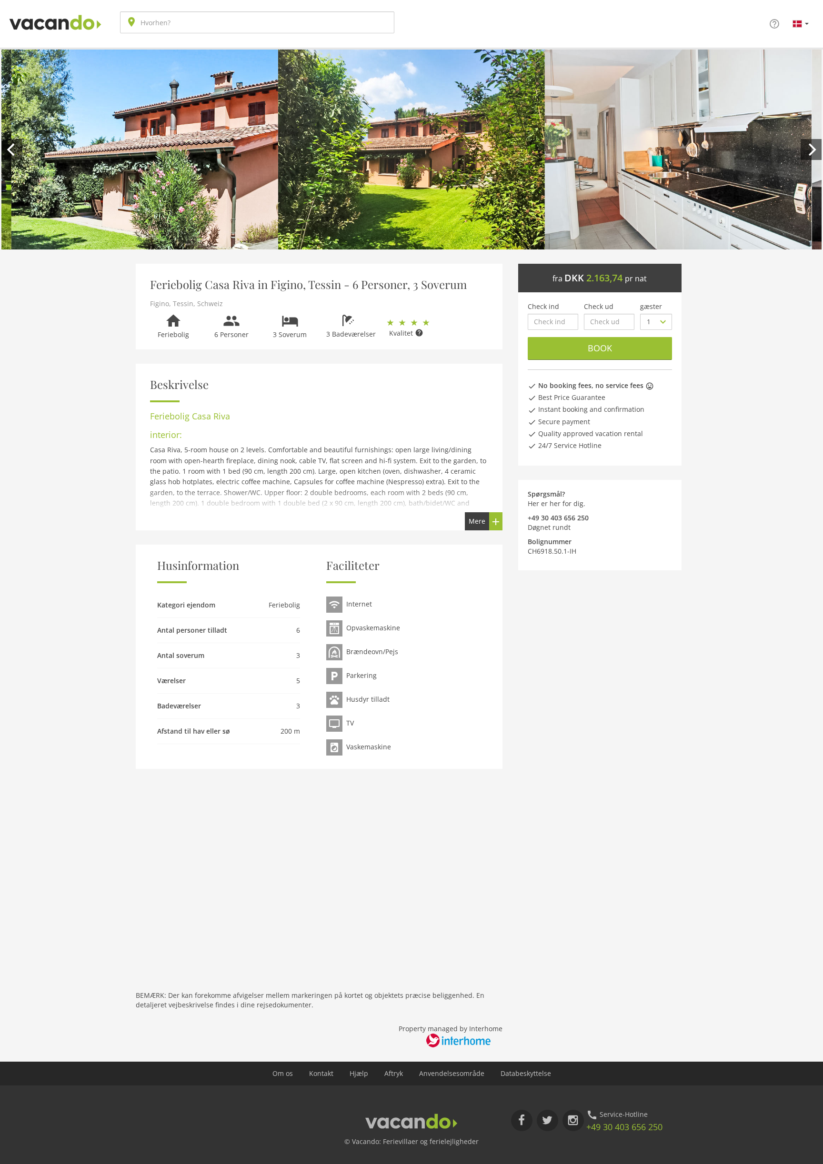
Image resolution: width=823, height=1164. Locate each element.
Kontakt (321, 1073)
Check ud (598, 306)
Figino (159, 303)
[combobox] (257, 22)
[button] (800, 23)
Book (600, 348)
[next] (811, 149)
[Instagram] (573, 1120)
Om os (282, 1073)
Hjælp (359, 1073)
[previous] (11, 149)
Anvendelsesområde (451, 1073)
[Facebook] (521, 1120)
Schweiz (210, 303)
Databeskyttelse (526, 1073)
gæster (651, 306)
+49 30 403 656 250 (624, 1127)
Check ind (543, 306)
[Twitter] (547, 1120)
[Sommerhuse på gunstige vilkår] (55, 15)
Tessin (183, 303)
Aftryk (393, 1073)
